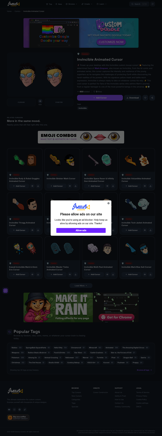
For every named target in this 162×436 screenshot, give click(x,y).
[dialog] (81, 218)
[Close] (108, 203)
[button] (81, 230)
